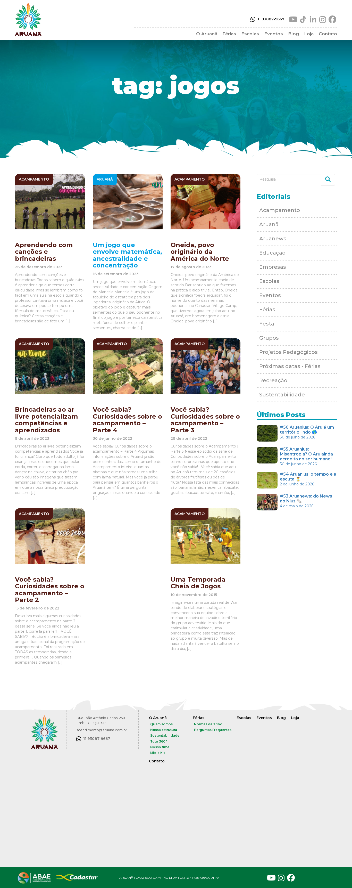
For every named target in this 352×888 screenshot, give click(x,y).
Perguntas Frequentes (212, 730)
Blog (293, 33)
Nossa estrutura (163, 730)
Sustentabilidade (282, 395)
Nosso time (159, 747)
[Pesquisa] (328, 179)
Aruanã (269, 224)
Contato (328, 33)
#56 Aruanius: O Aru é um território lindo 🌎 (307, 432)
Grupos (269, 338)
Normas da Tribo (208, 724)
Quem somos (161, 724)
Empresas (272, 267)
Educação (272, 253)
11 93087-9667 (270, 19)
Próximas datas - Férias (290, 366)
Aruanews (272, 238)
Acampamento (279, 210)
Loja (309, 33)
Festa (266, 324)
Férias (229, 33)
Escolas (250, 33)
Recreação (273, 380)
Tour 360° (158, 741)
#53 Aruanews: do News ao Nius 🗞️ (306, 501)
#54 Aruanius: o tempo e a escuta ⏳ (308, 479)
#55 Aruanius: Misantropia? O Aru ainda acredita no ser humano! (306, 456)
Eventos (273, 33)
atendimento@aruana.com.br (102, 730)
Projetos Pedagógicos (288, 352)
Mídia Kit (157, 753)
